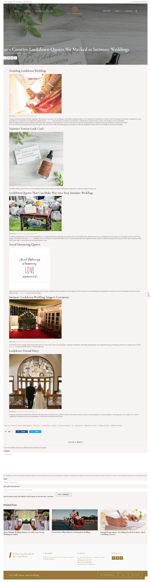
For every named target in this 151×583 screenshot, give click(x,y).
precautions (22, 293)
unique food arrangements (64, 425)
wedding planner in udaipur (90, 425)
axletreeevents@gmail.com (84, 562)
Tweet (123, 575)
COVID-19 (49, 121)
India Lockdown (36, 425)
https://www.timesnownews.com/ (26, 116)
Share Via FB (135, 575)
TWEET (35, 431)
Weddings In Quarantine (116, 425)
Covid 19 (6, 45)
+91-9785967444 (81, 564)
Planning (36, 45)
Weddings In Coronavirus (103, 425)
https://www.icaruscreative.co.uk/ (26, 411)
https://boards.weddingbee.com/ (26, 233)
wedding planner (45, 45)
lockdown (30, 238)
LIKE (10, 431)
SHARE (21, 431)
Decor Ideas (13, 45)
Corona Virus (7, 425)
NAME (5, 479)
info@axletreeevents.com (84, 561)
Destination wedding (25, 45)
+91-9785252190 (90, 564)
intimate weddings (45, 425)
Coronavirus (13, 425)
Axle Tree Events (16, 53)
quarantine (53, 425)
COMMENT (6, 451)
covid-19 (19, 425)
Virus (72, 425)
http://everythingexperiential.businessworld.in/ (30, 342)
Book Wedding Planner (107, 575)
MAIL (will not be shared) (11, 486)
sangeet (13, 347)
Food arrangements (27, 425)
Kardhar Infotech (50, 559)
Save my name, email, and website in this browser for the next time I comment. (28, 496)
